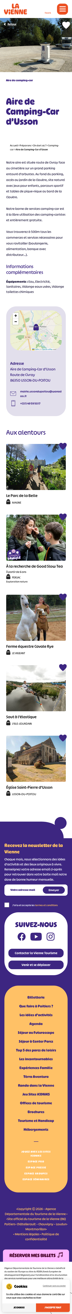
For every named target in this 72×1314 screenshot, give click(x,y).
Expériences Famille (36, 1067)
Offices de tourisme (36, 1103)
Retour (12, 24)
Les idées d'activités (36, 1015)
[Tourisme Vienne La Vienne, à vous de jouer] (15, 9)
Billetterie (36, 997)
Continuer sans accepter (54, 1286)
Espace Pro (36, 1161)
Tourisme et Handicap (36, 1120)
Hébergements (36, 1129)
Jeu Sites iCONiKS (36, 1094)
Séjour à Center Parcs (36, 1041)
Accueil (14, 145)
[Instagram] (51, 937)
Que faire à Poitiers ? (36, 1006)
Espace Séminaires (36, 1179)
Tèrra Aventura (36, 1076)
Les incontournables (36, 1059)
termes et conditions (46, 905)
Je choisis (19, 1307)
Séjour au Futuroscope (36, 1032)
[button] (36, 327)
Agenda (36, 1023)
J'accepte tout (53, 1307)
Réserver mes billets (32, 1256)
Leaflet (36, 349)
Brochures (36, 1112)
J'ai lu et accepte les (35, 905)
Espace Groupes (36, 1173)
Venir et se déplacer (36, 965)
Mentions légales (27, 1234)
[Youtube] (36, 937)
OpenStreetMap (47, 349)
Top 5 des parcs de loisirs (36, 1050)
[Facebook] (22, 937)
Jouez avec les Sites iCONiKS (36, 1153)
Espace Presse (36, 1167)
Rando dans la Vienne (36, 1085)
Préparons (25, 145)
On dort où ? (39, 145)
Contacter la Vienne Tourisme (36, 953)
